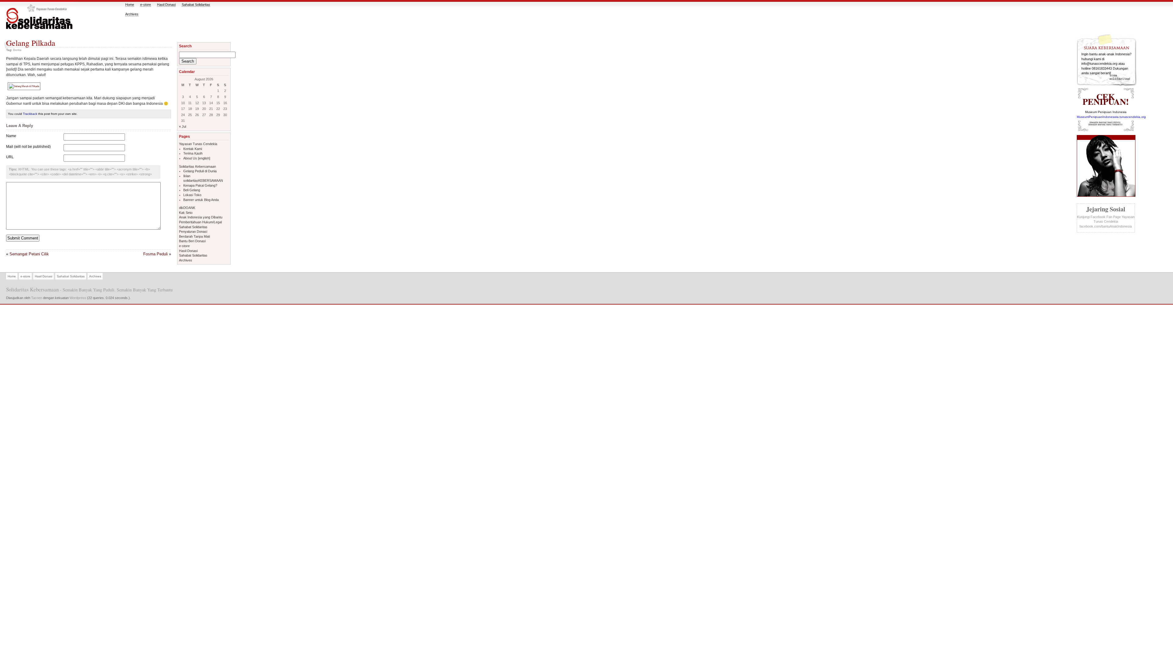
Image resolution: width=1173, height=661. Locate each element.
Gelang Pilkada (30, 43)
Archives (131, 14)
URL (10, 157)
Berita (17, 50)
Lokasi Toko (192, 195)
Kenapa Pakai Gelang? (200, 185)
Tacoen (36, 298)
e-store (145, 4)
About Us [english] (196, 158)
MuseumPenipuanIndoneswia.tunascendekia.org (1111, 117)
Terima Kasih (193, 153)
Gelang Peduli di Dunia (200, 171)
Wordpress (78, 298)
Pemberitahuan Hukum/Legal (200, 222)
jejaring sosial (1105, 209)
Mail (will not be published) (28, 146)
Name (11, 136)
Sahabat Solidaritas (196, 4)
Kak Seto (185, 212)
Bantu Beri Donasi (192, 241)
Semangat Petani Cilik (29, 254)
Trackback (30, 113)
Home (129, 4)
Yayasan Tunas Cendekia (198, 144)
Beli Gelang (191, 190)
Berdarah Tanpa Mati (194, 236)
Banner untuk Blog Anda (201, 200)
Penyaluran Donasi (193, 231)
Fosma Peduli (155, 254)
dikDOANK (187, 208)
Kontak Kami (192, 149)
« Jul (182, 126)
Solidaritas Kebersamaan (197, 166)
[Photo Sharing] (24, 86)
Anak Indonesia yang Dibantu (200, 217)
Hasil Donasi (166, 4)
